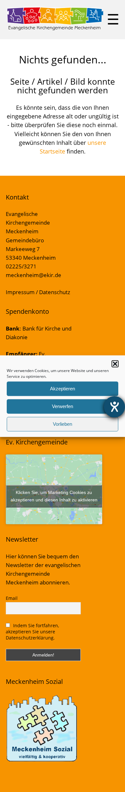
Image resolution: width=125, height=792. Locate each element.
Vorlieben (62, 424)
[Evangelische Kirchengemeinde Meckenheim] (55, 29)
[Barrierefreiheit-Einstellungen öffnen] (114, 406)
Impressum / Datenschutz (38, 292)
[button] (115, 363)
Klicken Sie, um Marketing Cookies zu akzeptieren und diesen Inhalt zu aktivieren (54, 496)
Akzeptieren (62, 388)
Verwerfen (62, 406)
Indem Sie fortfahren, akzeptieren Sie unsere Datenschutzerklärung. (32, 631)
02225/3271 (21, 266)
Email (12, 598)
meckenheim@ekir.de (33, 275)
